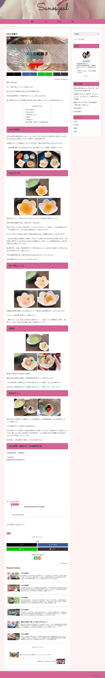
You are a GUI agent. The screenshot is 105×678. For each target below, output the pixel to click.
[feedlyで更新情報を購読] (35, 558)
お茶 (9, 533)
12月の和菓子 (77, 108)
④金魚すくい (30, 119)
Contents (35, 106)
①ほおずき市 (30, 112)
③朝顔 (28, 117)
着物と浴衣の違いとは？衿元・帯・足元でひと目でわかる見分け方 (85, 89)
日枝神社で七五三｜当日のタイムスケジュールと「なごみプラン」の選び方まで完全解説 (85, 96)
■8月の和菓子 (30, 109)
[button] (60, 74)
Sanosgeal (86, 61)
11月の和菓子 (77, 111)
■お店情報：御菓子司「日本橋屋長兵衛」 (37, 122)
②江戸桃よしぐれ (31, 114)
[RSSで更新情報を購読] (39, 558)
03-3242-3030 (14, 501)
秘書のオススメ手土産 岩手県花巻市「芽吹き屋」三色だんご (85, 104)
